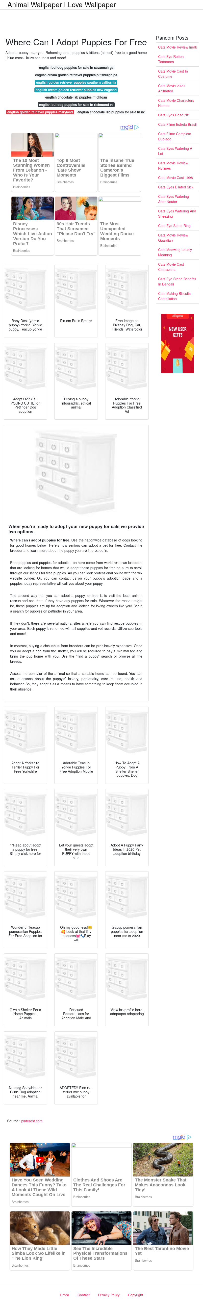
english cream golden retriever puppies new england (76, 89)
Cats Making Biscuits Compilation (174, 296)
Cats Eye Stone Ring (174, 225)
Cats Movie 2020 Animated (171, 88)
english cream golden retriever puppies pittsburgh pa (76, 75)
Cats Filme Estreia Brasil (177, 124)
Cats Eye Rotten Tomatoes (171, 59)
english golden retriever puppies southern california (76, 82)
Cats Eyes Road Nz (173, 114)
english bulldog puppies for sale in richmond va (76, 104)
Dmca (64, 1294)
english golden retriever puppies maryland (40, 112)
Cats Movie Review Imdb (177, 47)
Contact (83, 1294)
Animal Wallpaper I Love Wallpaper (61, 4)
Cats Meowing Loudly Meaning (175, 252)
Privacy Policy (109, 1294)
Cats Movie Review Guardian (173, 237)
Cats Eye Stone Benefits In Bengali (177, 281)
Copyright (135, 1294)
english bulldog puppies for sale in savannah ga (76, 67)
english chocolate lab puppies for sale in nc (111, 112)
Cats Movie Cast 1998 (175, 177)
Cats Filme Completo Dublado (174, 136)
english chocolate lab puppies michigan (76, 97)
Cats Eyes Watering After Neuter (173, 199)
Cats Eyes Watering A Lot (175, 151)
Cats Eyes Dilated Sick (175, 186)
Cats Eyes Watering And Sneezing (177, 213)
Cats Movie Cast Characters (171, 267)
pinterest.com (32, 1120)
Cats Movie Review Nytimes (173, 165)
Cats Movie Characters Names (176, 103)
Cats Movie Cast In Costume (173, 74)
